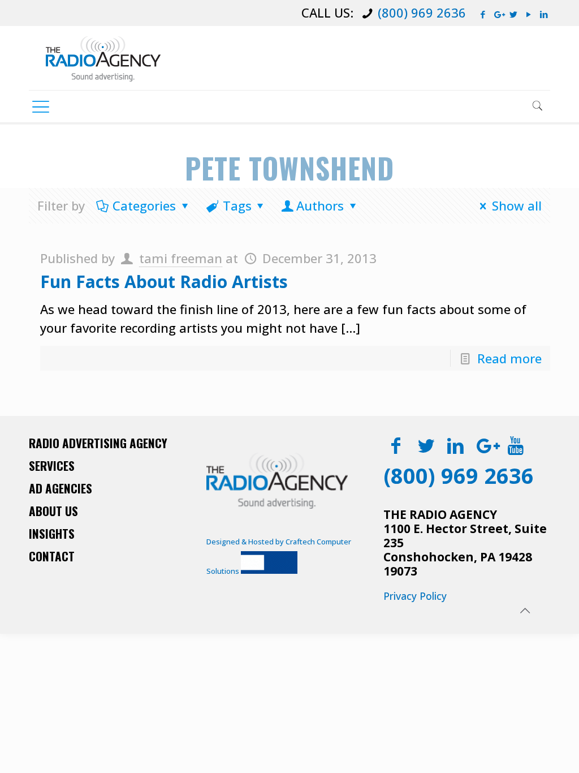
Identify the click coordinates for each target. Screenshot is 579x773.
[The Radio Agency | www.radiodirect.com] (103, 58)
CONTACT (52, 556)
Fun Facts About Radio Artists (164, 281)
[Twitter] (514, 14)
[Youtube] (515, 445)
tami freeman (180, 258)
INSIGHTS (52, 533)
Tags (237, 205)
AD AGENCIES (60, 488)
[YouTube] (529, 14)
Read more (509, 358)
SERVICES (52, 465)
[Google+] (498, 14)
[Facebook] (483, 14)
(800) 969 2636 (422, 12)
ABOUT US (53, 510)
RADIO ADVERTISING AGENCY (98, 443)
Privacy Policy (415, 596)
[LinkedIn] (544, 14)
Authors (320, 205)
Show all (517, 205)
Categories (144, 205)
